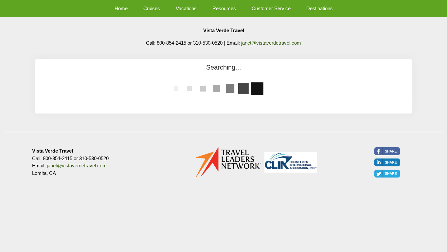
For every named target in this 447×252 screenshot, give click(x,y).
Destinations (319, 8)
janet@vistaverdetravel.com (271, 43)
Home (121, 8)
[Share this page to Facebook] (387, 151)
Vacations (186, 8)
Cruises (151, 8)
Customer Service (271, 8)
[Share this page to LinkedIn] (387, 162)
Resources (224, 8)
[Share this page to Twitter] (387, 174)
